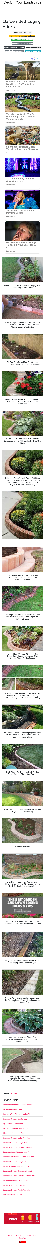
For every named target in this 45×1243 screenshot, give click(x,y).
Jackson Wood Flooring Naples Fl (16, 1114)
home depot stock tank (22, 32)
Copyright (22, 1238)
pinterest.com (16, 1093)
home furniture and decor (14, 47)
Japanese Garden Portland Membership (19, 1175)
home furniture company (14, 51)
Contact (19, 1235)
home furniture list (33, 47)
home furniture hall (33, 51)
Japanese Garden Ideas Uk (14, 1185)
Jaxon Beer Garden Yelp (12, 1109)
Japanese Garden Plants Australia (16, 1190)
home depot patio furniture (22, 40)
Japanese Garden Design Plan (15, 1142)
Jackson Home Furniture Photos (15, 1128)
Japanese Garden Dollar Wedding (16, 1138)
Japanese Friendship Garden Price (17, 1166)
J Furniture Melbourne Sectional (15, 1133)
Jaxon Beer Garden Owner (13, 1194)
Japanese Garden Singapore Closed (17, 1171)
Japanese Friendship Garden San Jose (18, 1156)
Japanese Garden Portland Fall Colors (18, 1147)
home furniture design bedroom (22, 36)
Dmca (10, 1235)
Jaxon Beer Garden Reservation (15, 1180)
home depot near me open (22, 43)
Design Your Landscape (23, 2)
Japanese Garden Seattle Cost (15, 1119)
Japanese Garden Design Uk (14, 1161)
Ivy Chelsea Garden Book (13, 1123)
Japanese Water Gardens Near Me (17, 1152)
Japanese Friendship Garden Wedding (18, 1104)
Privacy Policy (32, 1235)
